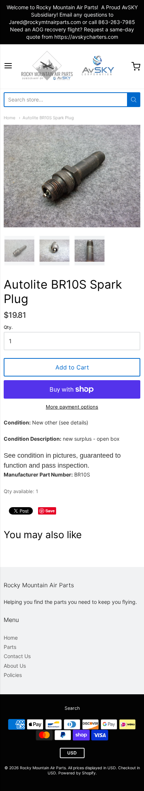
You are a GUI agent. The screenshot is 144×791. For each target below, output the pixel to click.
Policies (13, 675)
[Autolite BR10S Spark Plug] (19, 250)
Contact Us (17, 656)
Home (10, 117)
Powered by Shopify (77, 773)
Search (72, 708)
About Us (15, 666)
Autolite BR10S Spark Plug (48, 117)
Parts (10, 647)
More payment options (72, 407)
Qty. (8, 327)
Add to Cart (72, 367)
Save (50, 510)
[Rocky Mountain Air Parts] (72, 66)
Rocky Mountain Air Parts (43, 768)
